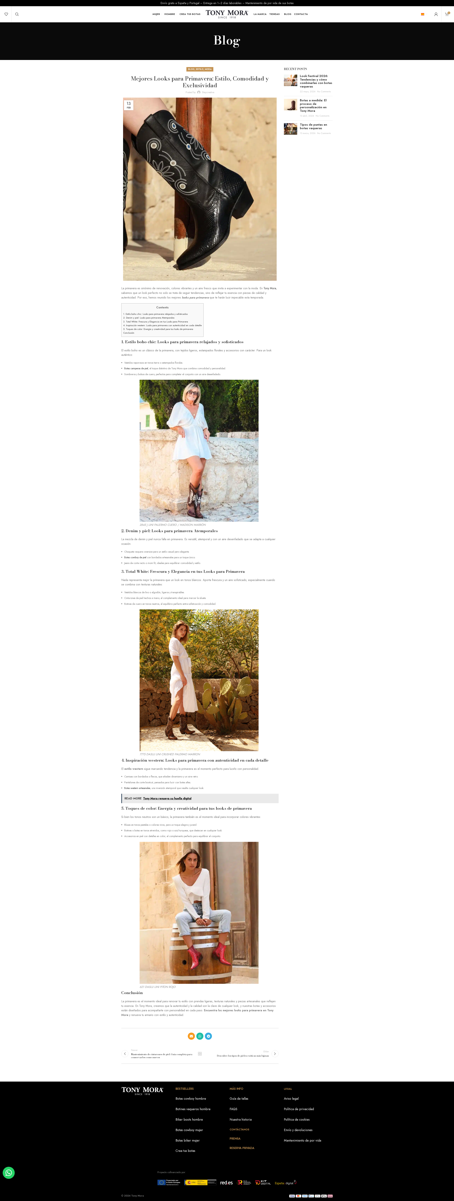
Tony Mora (270, 288)
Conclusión (128, 332)
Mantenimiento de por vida (302, 1140)
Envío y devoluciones (298, 1130)
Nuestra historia (241, 1119)
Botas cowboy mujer (189, 1130)
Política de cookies (297, 1119)
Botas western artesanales (137, 788)
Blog (191, 69)
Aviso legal (291, 1098)
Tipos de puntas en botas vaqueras (313, 126)
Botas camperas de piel (136, 368)
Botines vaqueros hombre (193, 1109)
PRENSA (235, 1139)
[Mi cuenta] (436, 14)
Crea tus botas (185, 1150)
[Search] (17, 14)
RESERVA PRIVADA (242, 1148)
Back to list (199, 1053)
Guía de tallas (239, 1098)
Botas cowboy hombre (191, 1098)
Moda (208, 69)
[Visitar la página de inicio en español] (227, 14)
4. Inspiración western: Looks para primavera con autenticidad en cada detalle (162, 325)
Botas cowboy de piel (135, 557)
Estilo (199, 69)
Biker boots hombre (189, 1119)
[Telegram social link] (208, 1036)
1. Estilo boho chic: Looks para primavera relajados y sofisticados (155, 314)
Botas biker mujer (188, 1140)
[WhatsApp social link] (199, 1036)
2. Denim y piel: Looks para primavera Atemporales (148, 317)
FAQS (233, 1109)
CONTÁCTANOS (239, 1129)
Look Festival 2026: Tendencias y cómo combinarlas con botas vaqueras (316, 81)
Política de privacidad (299, 1109)
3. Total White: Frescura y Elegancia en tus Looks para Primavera (155, 321)
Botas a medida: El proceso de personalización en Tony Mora (313, 105)
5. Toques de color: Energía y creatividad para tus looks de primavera (158, 329)
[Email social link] (191, 1036)
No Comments (324, 91)
